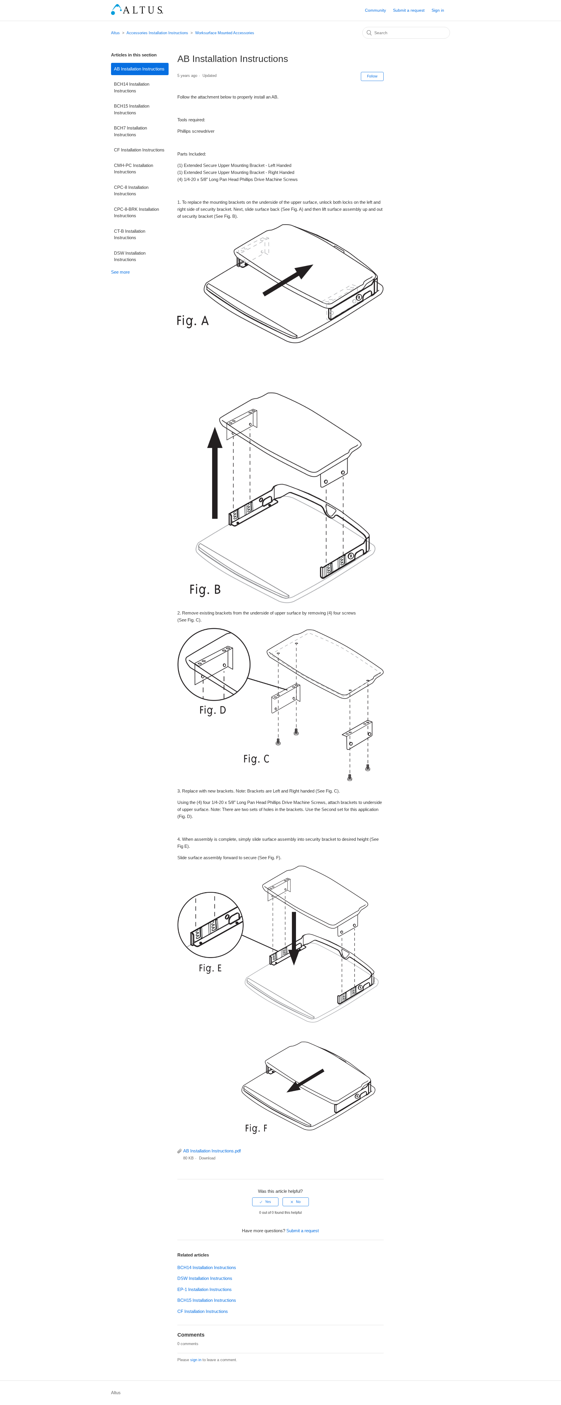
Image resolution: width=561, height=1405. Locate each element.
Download (207, 1158)
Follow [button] (372, 76)
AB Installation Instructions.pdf (212, 1150)
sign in (195, 1360)
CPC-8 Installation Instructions (131, 190)
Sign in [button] (438, 10)
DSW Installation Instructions (130, 256)
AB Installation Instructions (139, 68)
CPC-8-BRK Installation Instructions (136, 212)
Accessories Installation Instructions (157, 33)
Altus (115, 33)
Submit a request (409, 10)
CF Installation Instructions (139, 149)
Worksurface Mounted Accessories (224, 33)
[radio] (265, 1201)
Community (375, 10)
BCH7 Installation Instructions (130, 131)
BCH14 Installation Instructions (131, 87)
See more (120, 272)
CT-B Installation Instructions (129, 234)
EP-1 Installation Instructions (204, 1289)
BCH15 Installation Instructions (131, 109)
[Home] (137, 13)
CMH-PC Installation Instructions (133, 169)
